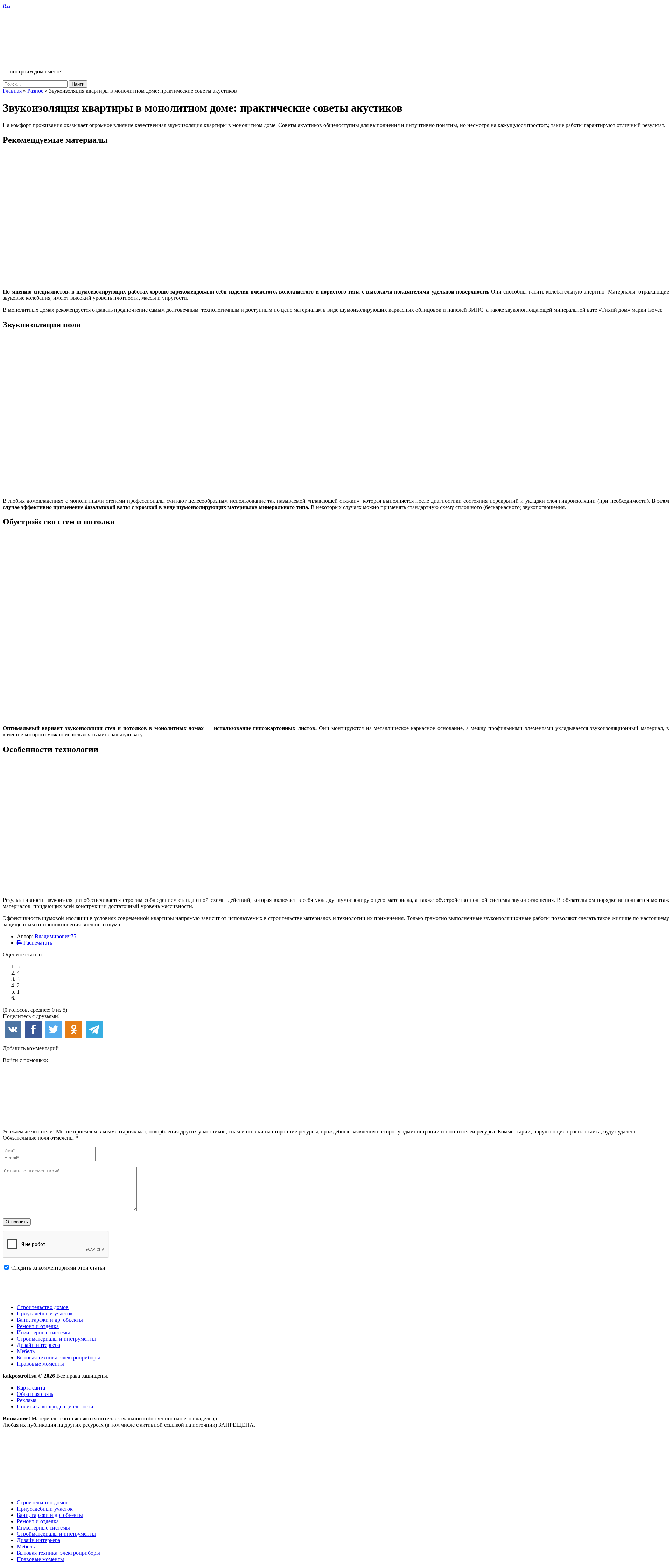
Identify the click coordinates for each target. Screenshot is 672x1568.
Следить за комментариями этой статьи (58, 1268)
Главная (12, 91)
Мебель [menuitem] (26, 1546)
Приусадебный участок (45, 1313)
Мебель (26, 1351)
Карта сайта (31, 1388)
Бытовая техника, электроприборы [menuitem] (58, 1553)
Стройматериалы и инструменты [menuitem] (56, 1534)
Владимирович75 (55, 936)
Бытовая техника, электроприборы (58, 1358)
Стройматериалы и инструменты (56, 1339)
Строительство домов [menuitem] (43, 1502)
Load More (336, 1287)
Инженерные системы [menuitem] (43, 1528)
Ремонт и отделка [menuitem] (38, 1521)
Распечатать (37, 943)
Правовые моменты (40, 1364)
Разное (35, 91)
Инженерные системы (43, 1332)
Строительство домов (43, 1307)
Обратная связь (35, 1394)
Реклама (26, 1400)
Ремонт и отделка (38, 1326)
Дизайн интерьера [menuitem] (38, 1540)
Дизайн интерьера (38, 1345)
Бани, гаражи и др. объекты (50, 1320)
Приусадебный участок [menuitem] (45, 1509)
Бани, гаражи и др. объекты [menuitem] (50, 1515)
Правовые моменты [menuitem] (40, 1559)
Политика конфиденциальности (55, 1407)
